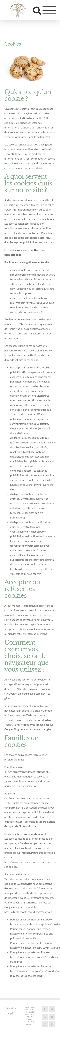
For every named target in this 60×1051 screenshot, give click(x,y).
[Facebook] (45, 1010)
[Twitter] (45, 1017)
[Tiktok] (52, 1010)
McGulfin (30, 1025)
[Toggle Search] (37, 10)
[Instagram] (45, 1025)
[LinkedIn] (52, 1025)
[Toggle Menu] (49, 11)
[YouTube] (52, 1017)
